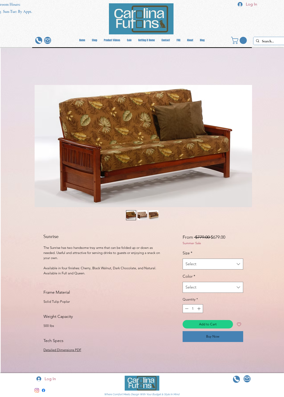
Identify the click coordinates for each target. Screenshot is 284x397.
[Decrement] (186, 309)
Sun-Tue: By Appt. (17, 11)
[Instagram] (37, 390)
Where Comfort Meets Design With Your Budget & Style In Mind (141, 394)
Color (189, 276)
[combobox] (213, 264)
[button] (239, 40)
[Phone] (38, 40)
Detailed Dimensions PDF (62, 350)
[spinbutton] (192, 309)
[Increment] (199, 309)
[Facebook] (43, 390)
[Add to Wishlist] (239, 324)
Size (187, 253)
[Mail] (47, 40)
